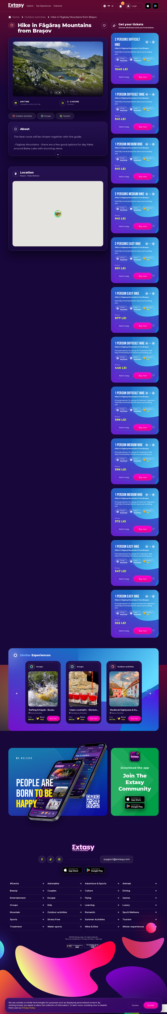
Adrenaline (53, 883)
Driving (126, 891)
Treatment (16, 926)
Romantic (90, 912)
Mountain (15, 912)
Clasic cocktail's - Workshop (84, 710)
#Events (14, 883)
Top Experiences (43, 6)
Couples (51, 891)
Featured (57, 6)
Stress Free (53, 919)
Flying (88, 898)
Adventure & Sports (95, 883)
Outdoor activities (35, 17)
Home (15, 17)
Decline (135, 1005)
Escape (51, 898)
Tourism (66, 116)
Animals (127, 883)
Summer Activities (95, 919)
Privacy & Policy (88, 939)
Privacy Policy (28, 1008)
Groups (47, 116)
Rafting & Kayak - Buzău (41, 710)
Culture (89, 891)
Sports (13, 919)
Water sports (54, 926)
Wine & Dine (91, 926)
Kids (49, 905)
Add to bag (124, 77)
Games (126, 898)
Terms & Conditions (72, 939)
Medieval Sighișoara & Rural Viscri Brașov (132, 710)
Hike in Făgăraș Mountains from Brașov (74, 17)
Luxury (126, 905)
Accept (151, 1005)
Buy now (143, 77)
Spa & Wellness (131, 912)
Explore (30, 6)
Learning (89, 905)
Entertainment (18, 898)
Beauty (13, 891)
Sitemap (99, 939)
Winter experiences (133, 926)
